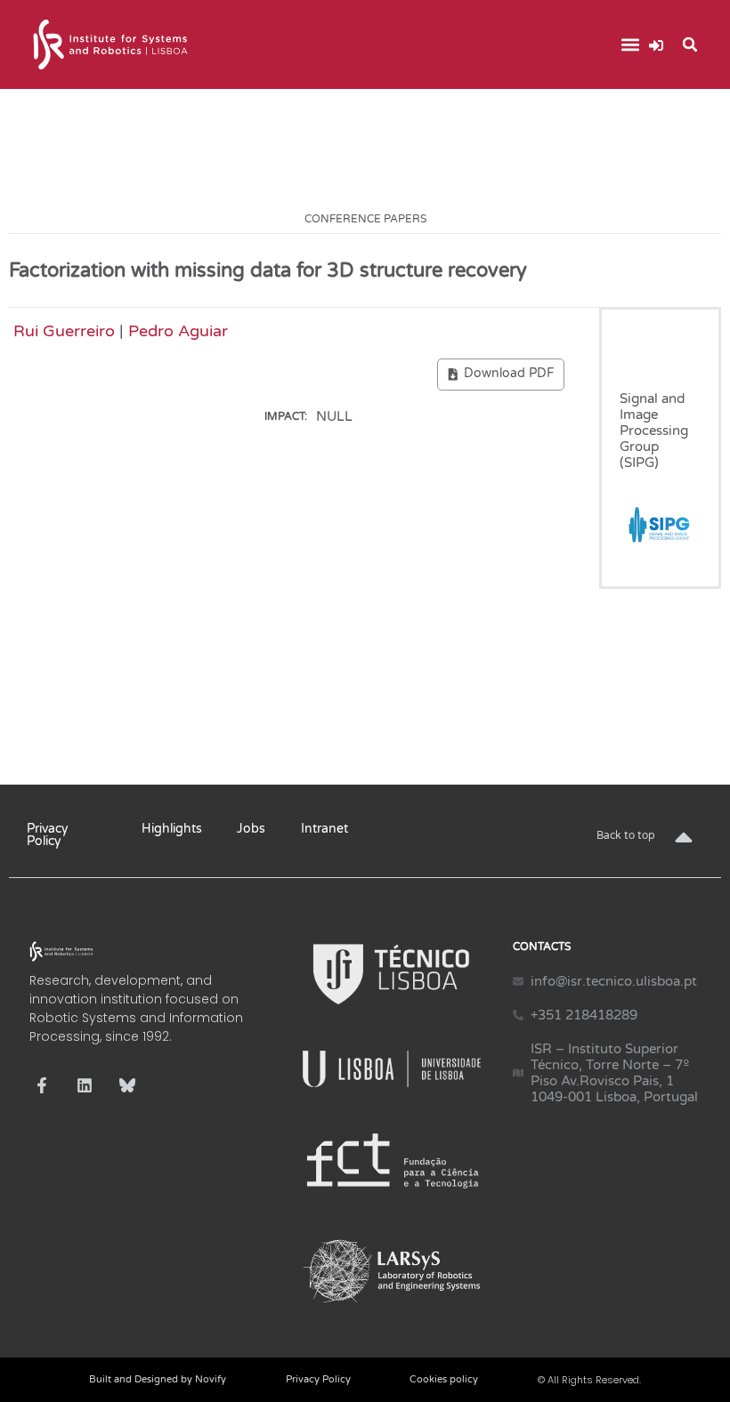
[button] (630, 45)
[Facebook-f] (41, 1085)
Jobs (251, 828)
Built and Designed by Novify (157, 1379)
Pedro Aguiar (178, 331)
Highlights (172, 828)
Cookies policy (444, 1379)
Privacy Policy (48, 835)
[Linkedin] (84, 1085)
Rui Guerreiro (64, 331)
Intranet (324, 828)
